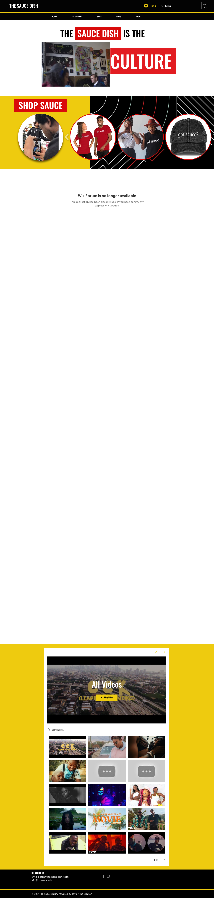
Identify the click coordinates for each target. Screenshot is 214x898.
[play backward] (66, 137)
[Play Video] (67, 747)
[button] (205, 6)
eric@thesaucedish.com (54, 876)
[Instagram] (108, 876)
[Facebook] (103, 876)
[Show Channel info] (163, 652)
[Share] (155, 652)
